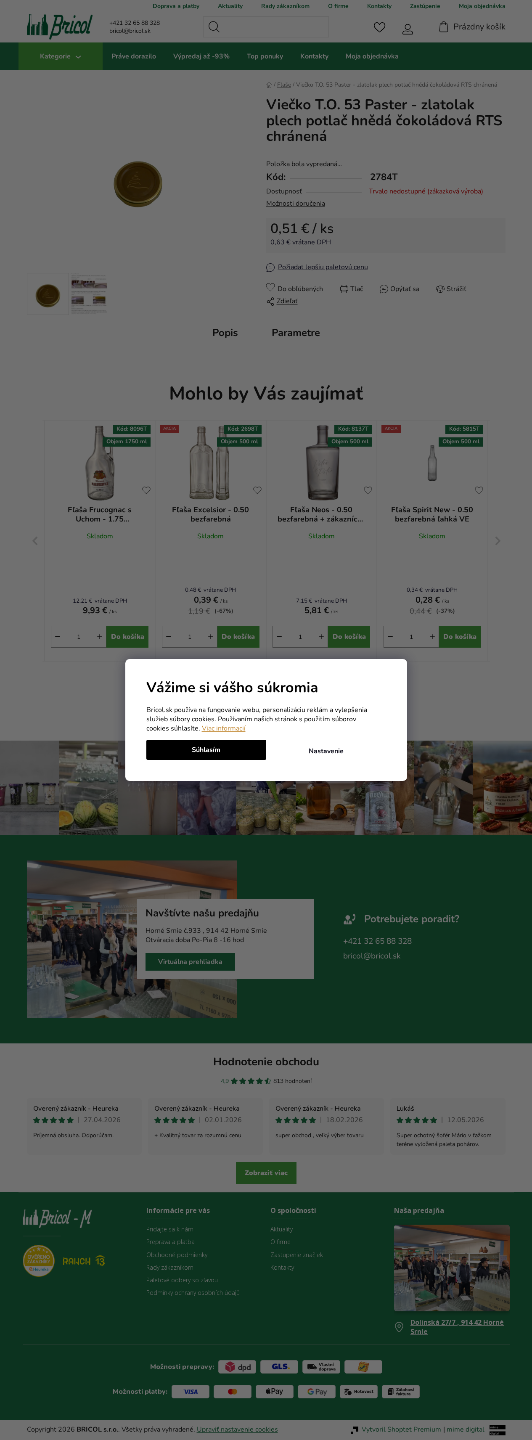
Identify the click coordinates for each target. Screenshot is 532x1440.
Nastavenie (326, 751)
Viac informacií (224, 728)
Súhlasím (206, 749)
